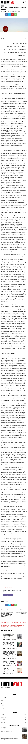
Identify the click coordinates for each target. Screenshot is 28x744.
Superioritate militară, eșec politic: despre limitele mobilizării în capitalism (8, 636)
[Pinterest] (12, 14)
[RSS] (4, 692)
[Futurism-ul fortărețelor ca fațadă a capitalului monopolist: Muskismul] (19, 663)
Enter (4, 639)
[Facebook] (6, 14)
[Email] (12, 595)
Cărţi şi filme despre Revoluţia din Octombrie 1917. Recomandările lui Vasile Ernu (10, 729)
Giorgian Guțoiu (8, 639)
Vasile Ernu (3, 731)
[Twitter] (9, 14)
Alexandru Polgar (6, 11)
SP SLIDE (6, 601)
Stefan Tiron (8, 665)
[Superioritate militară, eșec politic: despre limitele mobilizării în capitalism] (19, 636)
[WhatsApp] (15, 14)
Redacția (7, 673)
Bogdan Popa (8, 648)
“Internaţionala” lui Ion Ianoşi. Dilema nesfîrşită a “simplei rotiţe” (21, 612)
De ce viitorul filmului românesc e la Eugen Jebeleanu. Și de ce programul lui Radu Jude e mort (9, 645)
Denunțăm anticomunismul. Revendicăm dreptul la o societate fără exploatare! (9, 670)
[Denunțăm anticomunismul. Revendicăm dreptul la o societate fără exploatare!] (19, 670)
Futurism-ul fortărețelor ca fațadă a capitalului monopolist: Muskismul (9, 662)
